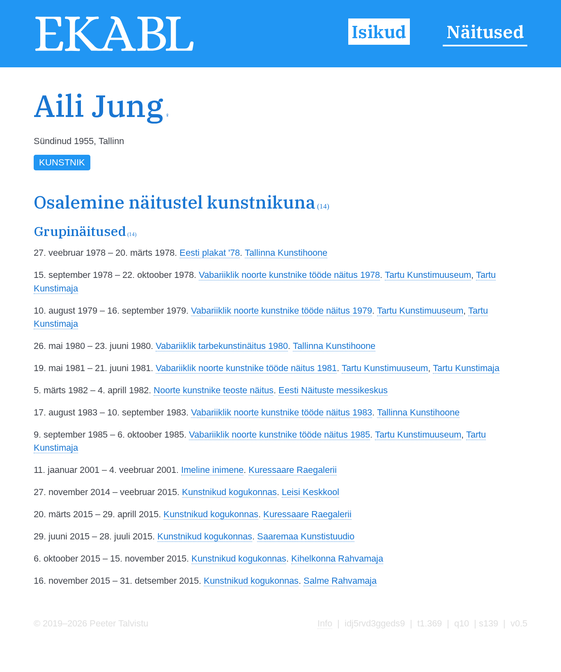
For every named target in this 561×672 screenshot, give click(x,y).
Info (324, 623)
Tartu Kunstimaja (466, 368)
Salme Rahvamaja (340, 581)
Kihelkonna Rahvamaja (337, 558)
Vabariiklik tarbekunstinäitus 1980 (222, 346)
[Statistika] (487, 121)
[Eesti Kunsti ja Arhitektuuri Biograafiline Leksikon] (114, 51)
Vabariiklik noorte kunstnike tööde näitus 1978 (289, 275)
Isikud (379, 31)
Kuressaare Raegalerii (292, 470)
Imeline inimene (212, 470)
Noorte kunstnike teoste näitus (214, 390)
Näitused (485, 31)
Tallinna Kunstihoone (286, 253)
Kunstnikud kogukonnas (229, 492)
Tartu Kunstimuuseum (428, 275)
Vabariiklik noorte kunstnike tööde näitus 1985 (279, 434)
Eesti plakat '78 (209, 253)
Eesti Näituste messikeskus (333, 390)
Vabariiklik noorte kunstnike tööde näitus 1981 (246, 368)
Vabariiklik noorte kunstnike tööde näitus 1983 (281, 412)
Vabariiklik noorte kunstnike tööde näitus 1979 (281, 310)
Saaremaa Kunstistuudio (305, 536)
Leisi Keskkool (310, 492)
